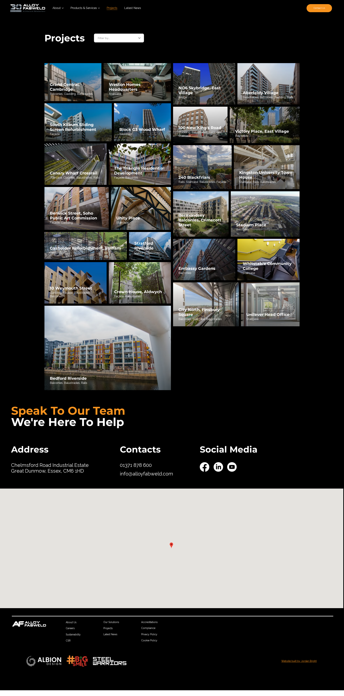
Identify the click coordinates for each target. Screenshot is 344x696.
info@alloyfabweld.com (146, 474)
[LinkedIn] (218, 467)
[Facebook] (204, 467)
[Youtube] (232, 467)
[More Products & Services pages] (99, 8)
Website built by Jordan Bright (299, 661)
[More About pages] (63, 8)
